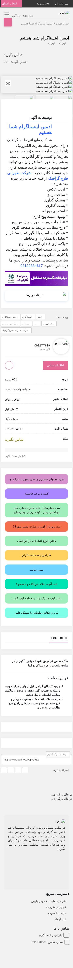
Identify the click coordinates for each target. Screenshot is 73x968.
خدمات (59, 23)
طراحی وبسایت (9, 323)
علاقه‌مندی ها (43, 3)
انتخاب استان (10, 3)
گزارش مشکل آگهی (15, 456)
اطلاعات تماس (55, 365)
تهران (62, 42)
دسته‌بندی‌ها (28, 15)
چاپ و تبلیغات (13, 389)
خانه (67, 23)
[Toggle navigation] (6, 14)
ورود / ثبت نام (61, 3)
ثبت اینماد (60, 919)
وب (35, 323)
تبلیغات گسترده (57, 913)
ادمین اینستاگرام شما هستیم (44, 38)
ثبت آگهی (16, 15)
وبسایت (25, 323)
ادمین (39, 317)
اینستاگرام (27, 317)
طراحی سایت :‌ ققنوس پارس (48, 901)
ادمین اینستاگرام (9, 317)
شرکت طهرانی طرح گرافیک (15, 330)
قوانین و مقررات (56, 907)
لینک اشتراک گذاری (57, 754)
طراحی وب (48, 323)
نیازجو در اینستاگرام (50, 935)
